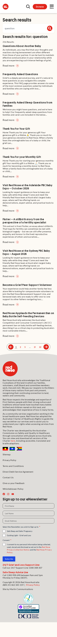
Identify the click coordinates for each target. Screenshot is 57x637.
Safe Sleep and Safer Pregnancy (19, 531)
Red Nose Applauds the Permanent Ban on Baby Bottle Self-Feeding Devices (28, 314)
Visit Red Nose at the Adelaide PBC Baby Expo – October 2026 (27, 186)
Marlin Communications (21, 589)
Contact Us (8, 477)
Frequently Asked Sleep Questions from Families (27, 104)
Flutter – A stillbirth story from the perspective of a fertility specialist (24, 220)
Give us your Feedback (13, 483)
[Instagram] (8, 494)
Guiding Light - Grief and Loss (19, 535)
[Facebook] (4, 494)
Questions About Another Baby (22, 46)
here (13, 440)
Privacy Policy (9, 460)
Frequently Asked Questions (20, 74)
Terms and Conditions (13, 466)
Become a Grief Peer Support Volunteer (27, 285)
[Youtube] (13, 494)
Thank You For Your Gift (16, 128)
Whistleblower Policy (13, 489)
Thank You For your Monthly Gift (22, 156)
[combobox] (28, 28)
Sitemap (6, 454)
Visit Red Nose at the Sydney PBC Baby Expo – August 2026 (26, 252)
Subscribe (9, 559)
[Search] (49, 28)
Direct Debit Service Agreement (18, 471)
